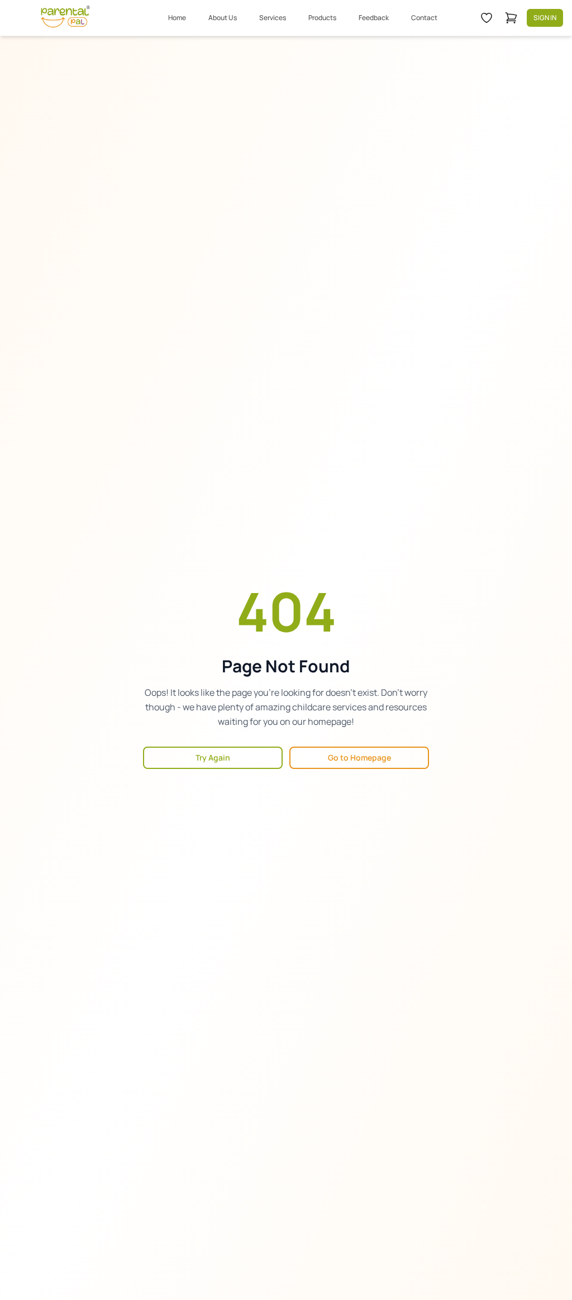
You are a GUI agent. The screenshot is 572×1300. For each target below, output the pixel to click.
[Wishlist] (486, 18)
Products (322, 17)
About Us (222, 17)
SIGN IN (544, 17)
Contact (424, 17)
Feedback (374, 17)
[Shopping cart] (511, 18)
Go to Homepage (359, 757)
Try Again (213, 757)
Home (177, 17)
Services (272, 17)
